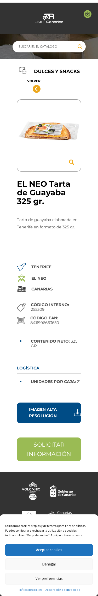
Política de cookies (30, 590)
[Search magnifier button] (80, 46)
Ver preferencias (49, 578)
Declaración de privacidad (62, 590)
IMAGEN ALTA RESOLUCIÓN (43, 412)
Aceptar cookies (49, 549)
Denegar (49, 564)
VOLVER (34, 81)
